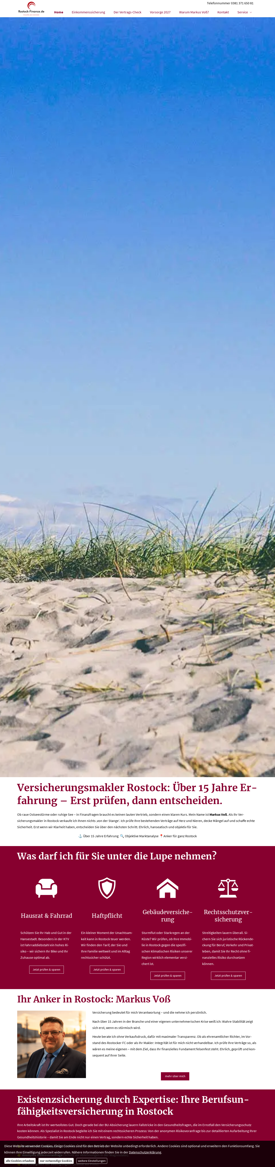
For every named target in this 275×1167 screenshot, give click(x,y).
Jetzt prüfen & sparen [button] (46, 969)
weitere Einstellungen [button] (92, 1161)
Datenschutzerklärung (145, 1152)
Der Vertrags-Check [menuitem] (127, 12)
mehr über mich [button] (175, 1076)
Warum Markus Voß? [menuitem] (194, 12)
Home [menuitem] (58, 12)
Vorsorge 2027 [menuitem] (160, 12)
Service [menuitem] (242, 12)
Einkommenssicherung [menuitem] (88, 12)
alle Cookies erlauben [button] (20, 1161)
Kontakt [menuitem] (223, 12)
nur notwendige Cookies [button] (56, 1161)
